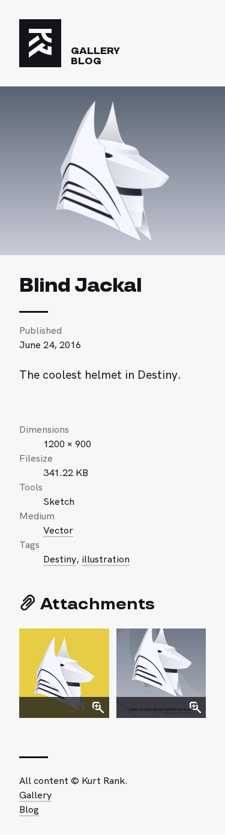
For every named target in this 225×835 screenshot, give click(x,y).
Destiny (59, 558)
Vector (58, 529)
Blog (86, 61)
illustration (106, 558)
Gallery (95, 51)
